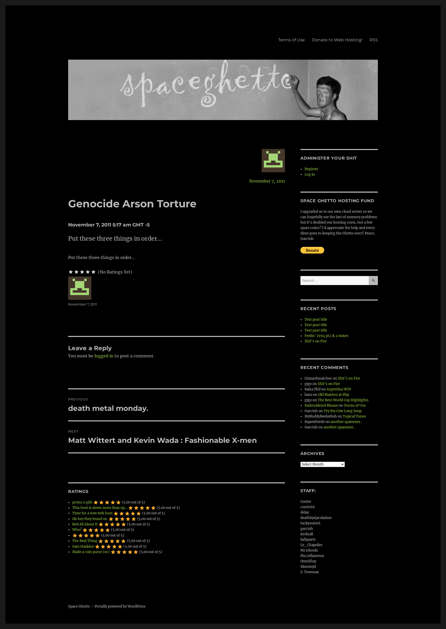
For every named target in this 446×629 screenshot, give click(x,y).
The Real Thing (84, 541)
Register (311, 169)
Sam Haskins (83, 546)
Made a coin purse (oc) (91, 552)
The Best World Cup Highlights (343, 400)
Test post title (316, 319)
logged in (104, 355)
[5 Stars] (93, 271)
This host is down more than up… (99, 508)
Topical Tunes (354, 416)
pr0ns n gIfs (82, 502)
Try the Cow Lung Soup (343, 411)
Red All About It (85, 524)
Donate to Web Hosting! (337, 39)
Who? (77, 530)
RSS (374, 39)
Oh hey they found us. (90, 519)
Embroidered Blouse (321, 405)
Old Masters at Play (333, 394)
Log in (310, 174)
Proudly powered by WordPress (120, 606)
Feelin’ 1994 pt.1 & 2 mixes (326, 336)
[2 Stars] (76, 271)
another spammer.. (346, 422)
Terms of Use (291, 39)
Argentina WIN (338, 389)
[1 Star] (70, 271)
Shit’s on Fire (316, 341)
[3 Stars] (82, 271)
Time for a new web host (92, 513)
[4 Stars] (87, 271)
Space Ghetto (79, 606)
